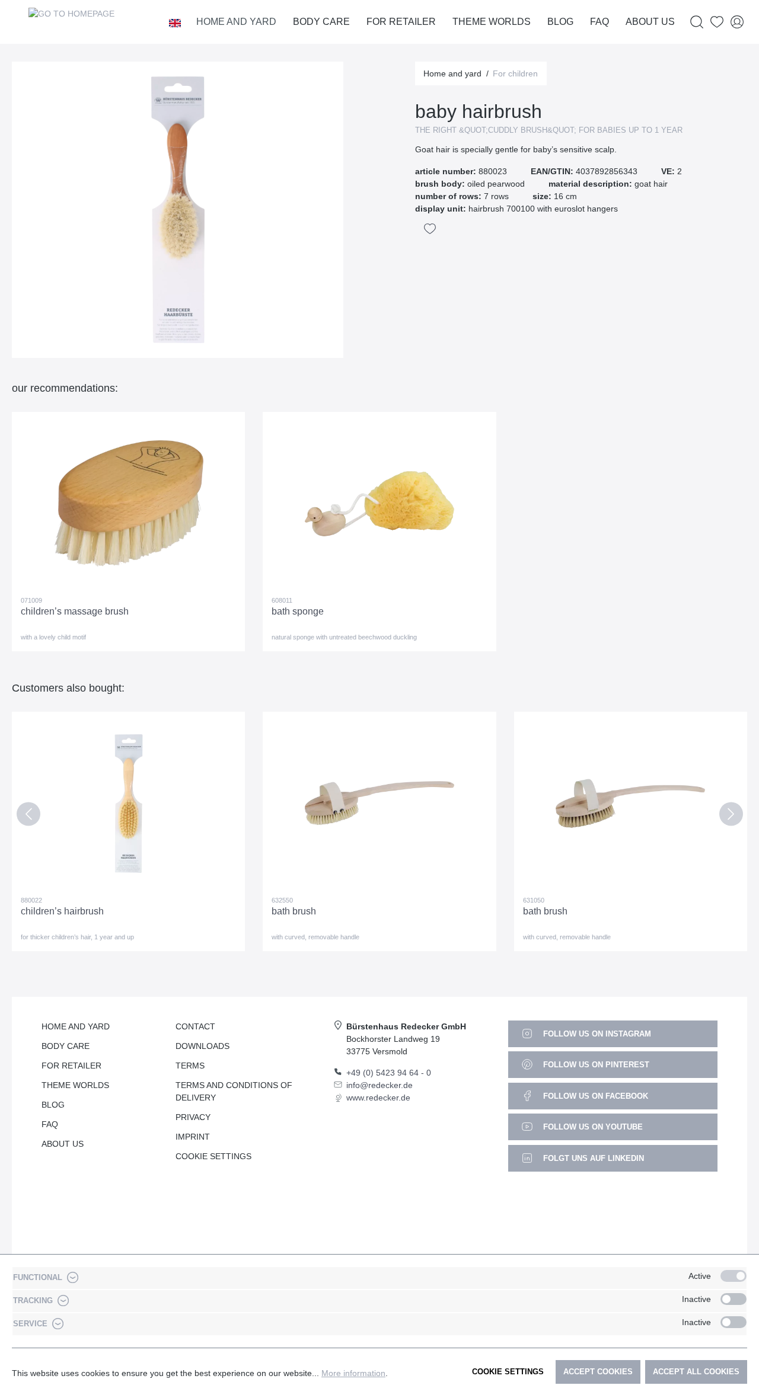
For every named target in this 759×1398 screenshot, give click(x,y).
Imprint (193, 1136)
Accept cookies (598, 1371)
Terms (190, 1065)
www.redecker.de (378, 1097)
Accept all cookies (696, 1371)
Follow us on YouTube (592, 1126)
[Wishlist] (717, 22)
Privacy (193, 1117)
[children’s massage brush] (128, 504)
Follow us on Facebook (594, 1096)
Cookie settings (508, 1371)
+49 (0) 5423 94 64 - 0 (388, 1072)
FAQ (50, 1124)
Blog (53, 1104)
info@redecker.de (379, 1085)
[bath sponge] (379, 504)
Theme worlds (75, 1085)
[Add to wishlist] (430, 229)
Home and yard (76, 1026)
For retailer (71, 1065)
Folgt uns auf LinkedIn (592, 1158)
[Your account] (737, 22)
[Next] (731, 816)
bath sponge (298, 611)
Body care (66, 1046)
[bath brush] (379, 804)
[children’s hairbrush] (128, 804)
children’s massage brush (75, 611)
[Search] (697, 22)
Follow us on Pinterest (595, 1064)
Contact (195, 1026)
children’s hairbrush (62, 911)
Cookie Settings (213, 1156)
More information (353, 1373)
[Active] (733, 1276)
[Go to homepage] (71, 22)
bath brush (294, 911)
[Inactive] (733, 1299)
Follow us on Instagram (596, 1033)
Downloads (202, 1046)
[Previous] (28, 816)
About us (63, 1144)
